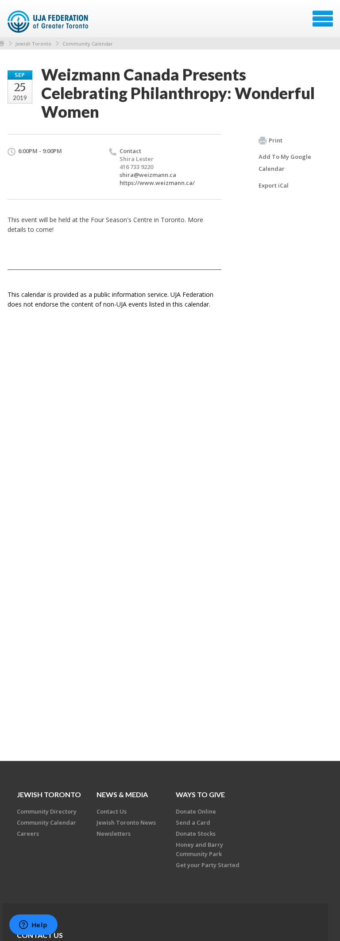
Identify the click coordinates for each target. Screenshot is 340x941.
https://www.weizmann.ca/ (157, 183)
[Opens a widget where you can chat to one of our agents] (33, 925)
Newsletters (114, 833)
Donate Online (196, 811)
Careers (28, 833)
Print (275, 140)
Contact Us (112, 811)
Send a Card (193, 822)
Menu (323, 19)
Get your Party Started (208, 865)
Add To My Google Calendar (285, 163)
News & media (122, 794)
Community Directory (47, 811)
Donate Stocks (196, 833)
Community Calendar (87, 43)
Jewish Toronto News (126, 822)
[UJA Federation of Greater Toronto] (49, 22)
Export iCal (274, 185)
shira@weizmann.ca (148, 175)
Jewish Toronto (33, 43)
